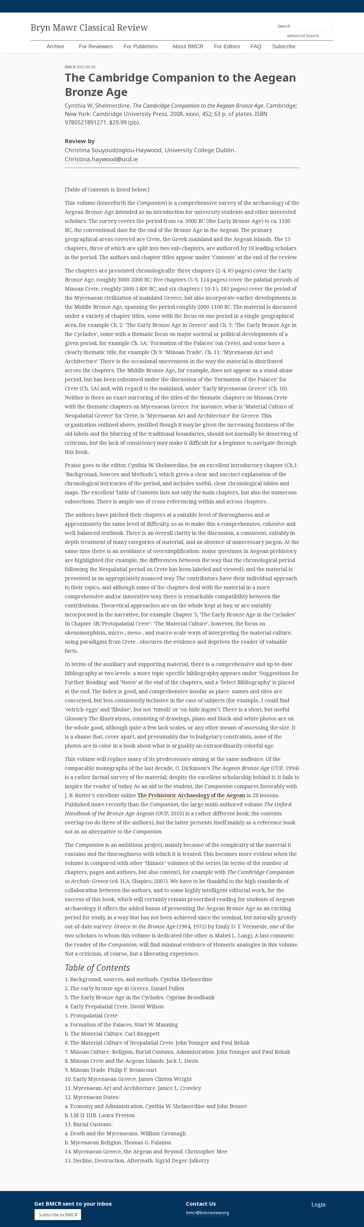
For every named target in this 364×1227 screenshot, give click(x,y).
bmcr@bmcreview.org (207, 1213)
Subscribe (284, 46)
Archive (55, 46)
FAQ (256, 46)
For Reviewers (96, 46)
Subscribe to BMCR (58, 1214)
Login (318, 1204)
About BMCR (187, 46)
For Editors (227, 46)
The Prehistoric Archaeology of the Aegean (191, 795)
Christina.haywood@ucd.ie (101, 159)
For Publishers (141, 46)
